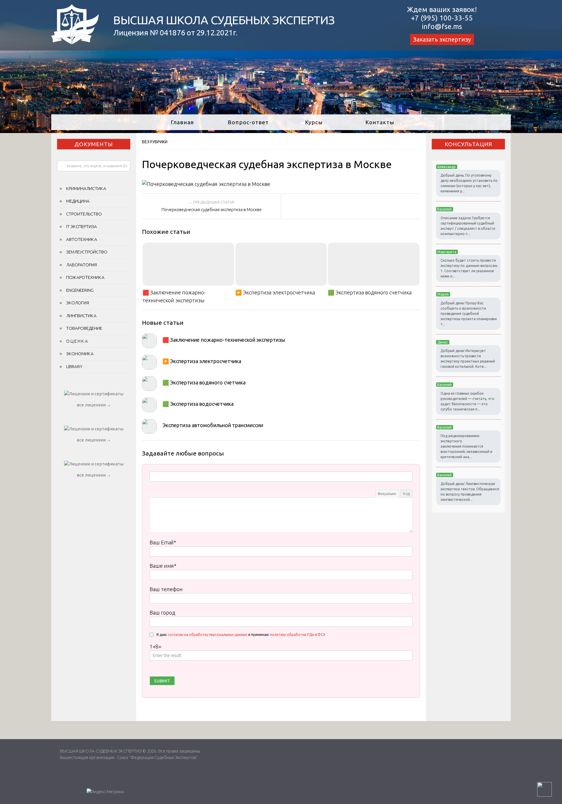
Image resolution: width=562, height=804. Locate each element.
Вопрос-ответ (248, 122)
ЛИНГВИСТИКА (81, 315)
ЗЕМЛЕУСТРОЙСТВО (86, 251)
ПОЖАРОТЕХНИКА (85, 277)
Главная (182, 122)
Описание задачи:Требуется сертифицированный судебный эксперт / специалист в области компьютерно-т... (468, 226)
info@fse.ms (442, 26)
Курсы (314, 122)
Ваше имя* (163, 566)
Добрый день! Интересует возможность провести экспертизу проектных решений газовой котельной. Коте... (468, 358)
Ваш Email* (163, 542)
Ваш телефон (166, 589)
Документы (93, 144)
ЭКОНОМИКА (80, 353)
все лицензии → (94, 404)
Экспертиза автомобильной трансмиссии (212, 425)
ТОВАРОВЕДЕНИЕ (84, 328)
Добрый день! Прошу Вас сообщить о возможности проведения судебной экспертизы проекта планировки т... (469, 313)
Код (406, 493)
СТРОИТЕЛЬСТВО (84, 213)
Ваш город (162, 612)
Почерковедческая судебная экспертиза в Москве (212, 209)
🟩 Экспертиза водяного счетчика (370, 292)
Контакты (379, 122)
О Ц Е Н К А (77, 341)
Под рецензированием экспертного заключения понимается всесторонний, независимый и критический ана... (466, 446)
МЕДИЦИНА (78, 201)
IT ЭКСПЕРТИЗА (81, 226)
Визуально (387, 493)
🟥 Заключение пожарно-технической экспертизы (174, 296)
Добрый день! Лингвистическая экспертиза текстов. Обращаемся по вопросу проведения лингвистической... (470, 491)
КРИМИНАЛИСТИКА (86, 188)
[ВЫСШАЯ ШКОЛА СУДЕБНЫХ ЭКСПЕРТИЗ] (75, 42)
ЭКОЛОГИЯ (77, 302)
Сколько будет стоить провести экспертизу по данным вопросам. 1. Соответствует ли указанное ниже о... (469, 268)
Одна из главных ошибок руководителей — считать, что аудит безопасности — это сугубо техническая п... (467, 401)
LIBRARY (74, 366)
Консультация (468, 144)
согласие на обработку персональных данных (207, 634)
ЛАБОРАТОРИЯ (81, 264)
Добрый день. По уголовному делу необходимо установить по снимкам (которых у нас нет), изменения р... (469, 183)
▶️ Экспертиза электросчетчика (275, 292)
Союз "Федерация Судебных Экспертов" (157, 757)
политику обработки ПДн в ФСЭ (297, 634)
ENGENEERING (80, 290)
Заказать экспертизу (442, 39)
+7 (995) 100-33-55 (442, 18)
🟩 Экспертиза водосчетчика (198, 404)
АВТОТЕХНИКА (81, 239)
